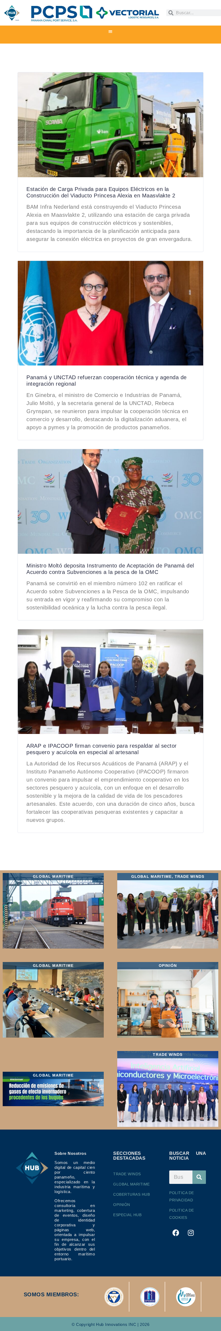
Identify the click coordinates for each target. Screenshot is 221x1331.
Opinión (121, 1204)
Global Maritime (131, 1184)
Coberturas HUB (131, 1194)
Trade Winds (127, 1174)
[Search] (199, 1177)
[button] (111, 31)
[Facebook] (176, 1233)
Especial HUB (127, 1215)
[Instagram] (191, 1233)
